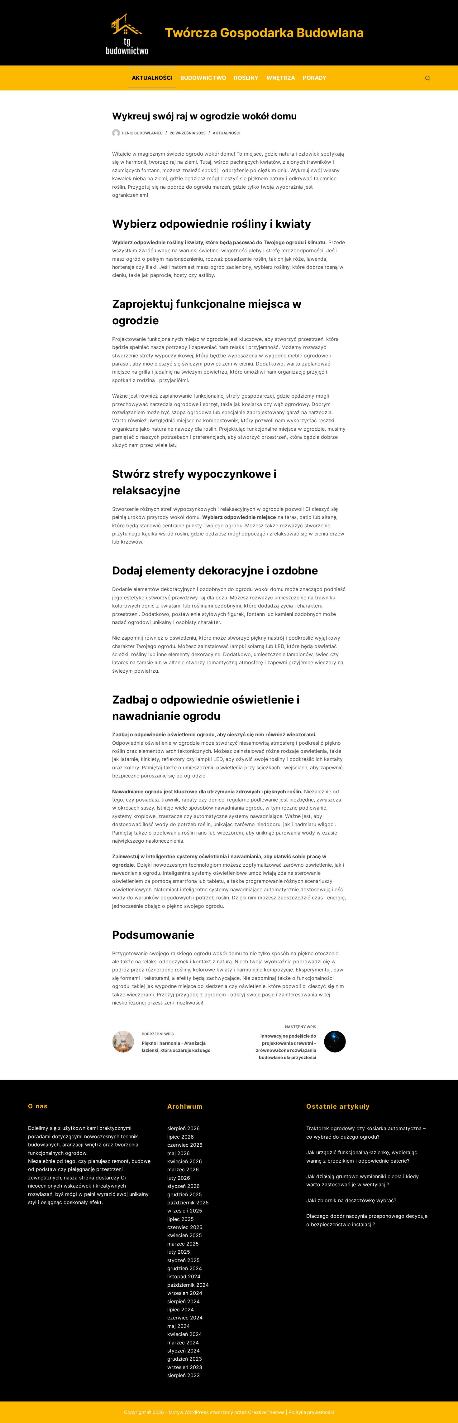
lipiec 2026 (180, 1137)
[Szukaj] (427, 78)
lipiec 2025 (180, 1219)
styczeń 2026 (183, 1186)
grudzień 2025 (184, 1194)
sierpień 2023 (183, 1375)
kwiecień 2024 (184, 1334)
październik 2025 (188, 1202)
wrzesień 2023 (184, 1367)
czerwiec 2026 (185, 1145)
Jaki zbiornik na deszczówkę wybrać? (351, 1200)
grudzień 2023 (184, 1359)
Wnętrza (280, 78)
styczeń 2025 (183, 1260)
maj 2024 (178, 1326)
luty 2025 (178, 1252)
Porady (315, 78)
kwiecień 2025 (184, 1235)
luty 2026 (178, 1178)
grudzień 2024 (184, 1268)
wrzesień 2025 (184, 1211)
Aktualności (152, 78)
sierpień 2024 (183, 1301)
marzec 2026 (183, 1169)
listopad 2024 (183, 1276)
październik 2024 (188, 1285)
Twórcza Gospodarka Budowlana (264, 32)
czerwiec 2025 (185, 1227)
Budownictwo (203, 78)
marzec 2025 (183, 1244)
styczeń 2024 (183, 1351)
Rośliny (246, 78)
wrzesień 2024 (184, 1293)
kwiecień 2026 (184, 1161)
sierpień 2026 (183, 1128)
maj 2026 (178, 1153)
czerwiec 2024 (185, 1317)
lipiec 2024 (180, 1309)
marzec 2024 (183, 1342)
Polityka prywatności (311, 1412)
